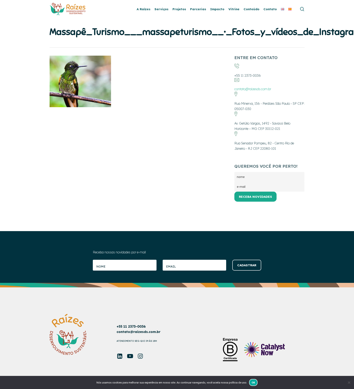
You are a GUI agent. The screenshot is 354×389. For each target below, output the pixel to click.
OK (253, 382)
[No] (349, 382)
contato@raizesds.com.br (252, 89)
